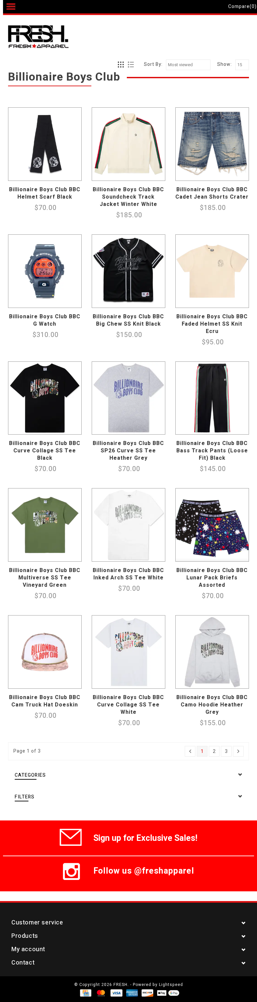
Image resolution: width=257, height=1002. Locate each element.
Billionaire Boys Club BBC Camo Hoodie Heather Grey (212, 705)
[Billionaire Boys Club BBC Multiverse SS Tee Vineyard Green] (44, 524)
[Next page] (238, 751)
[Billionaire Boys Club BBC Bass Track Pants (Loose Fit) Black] (212, 398)
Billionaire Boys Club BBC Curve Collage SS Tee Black (44, 451)
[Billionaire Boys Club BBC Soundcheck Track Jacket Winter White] (128, 144)
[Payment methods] (85, 992)
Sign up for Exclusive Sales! (145, 837)
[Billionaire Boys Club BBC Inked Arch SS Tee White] (128, 524)
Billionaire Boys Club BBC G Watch (44, 320)
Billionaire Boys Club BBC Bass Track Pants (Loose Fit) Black (212, 451)
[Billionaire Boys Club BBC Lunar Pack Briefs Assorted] (212, 524)
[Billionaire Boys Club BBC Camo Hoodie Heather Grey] (212, 652)
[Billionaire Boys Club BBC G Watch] (44, 271)
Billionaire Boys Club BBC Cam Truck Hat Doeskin (44, 701)
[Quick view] (74, 174)
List (130, 65)
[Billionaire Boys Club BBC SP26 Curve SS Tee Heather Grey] (128, 398)
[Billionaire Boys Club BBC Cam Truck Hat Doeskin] (44, 652)
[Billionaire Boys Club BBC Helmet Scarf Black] (44, 144)
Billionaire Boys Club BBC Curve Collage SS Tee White (128, 705)
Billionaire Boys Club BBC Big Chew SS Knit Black (128, 320)
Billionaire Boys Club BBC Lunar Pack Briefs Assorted (212, 578)
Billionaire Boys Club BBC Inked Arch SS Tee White (128, 574)
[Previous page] (190, 751)
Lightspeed (171, 985)
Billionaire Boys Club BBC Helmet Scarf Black (44, 193)
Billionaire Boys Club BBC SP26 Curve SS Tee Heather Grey (128, 451)
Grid (121, 65)
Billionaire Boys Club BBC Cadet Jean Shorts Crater (212, 193)
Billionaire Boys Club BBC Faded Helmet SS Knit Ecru (212, 324)
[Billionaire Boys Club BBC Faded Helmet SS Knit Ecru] (212, 271)
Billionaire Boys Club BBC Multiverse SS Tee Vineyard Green (44, 578)
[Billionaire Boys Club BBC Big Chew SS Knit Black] (128, 271)
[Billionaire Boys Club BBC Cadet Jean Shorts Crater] (212, 144)
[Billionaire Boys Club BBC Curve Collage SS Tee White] (128, 652)
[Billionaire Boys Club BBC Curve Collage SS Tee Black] (44, 398)
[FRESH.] (48, 37)
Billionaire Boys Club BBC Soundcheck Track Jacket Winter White (128, 197)
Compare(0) (242, 6)
